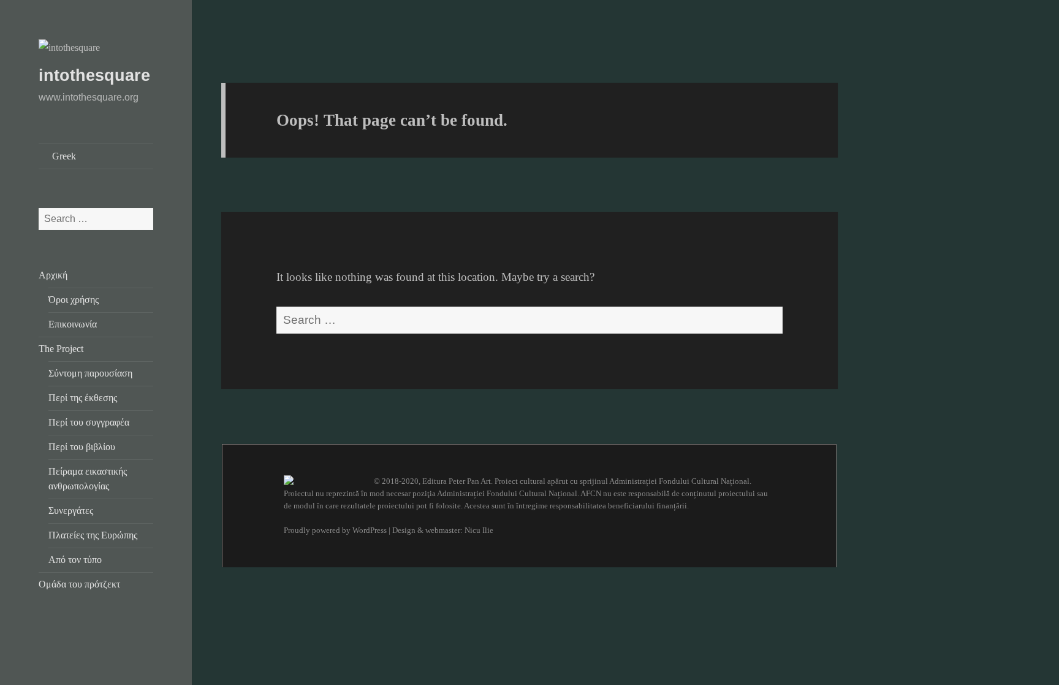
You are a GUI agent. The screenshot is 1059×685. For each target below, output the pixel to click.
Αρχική (53, 275)
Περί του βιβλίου (81, 447)
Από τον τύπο (75, 559)
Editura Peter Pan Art (456, 481)
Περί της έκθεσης (82, 397)
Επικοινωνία (72, 324)
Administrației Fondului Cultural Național (679, 481)
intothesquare (94, 75)
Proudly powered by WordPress (335, 530)
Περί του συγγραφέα (88, 422)
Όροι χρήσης (73, 299)
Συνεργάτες (70, 510)
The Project (61, 348)
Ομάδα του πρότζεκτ (79, 584)
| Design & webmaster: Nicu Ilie (441, 530)
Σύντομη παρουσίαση (90, 373)
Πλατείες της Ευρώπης (92, 535)
